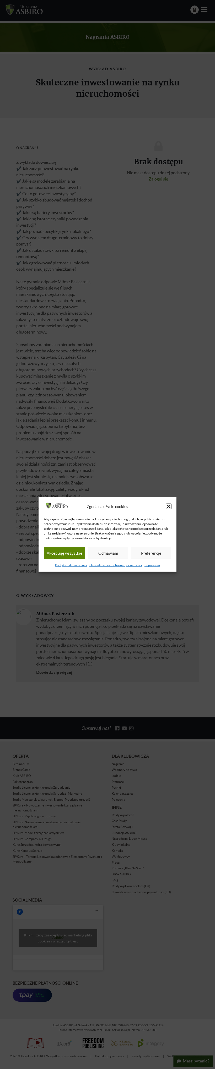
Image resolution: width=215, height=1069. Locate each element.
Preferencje (151, 553)
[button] (168, 506)
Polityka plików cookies (71, 565)
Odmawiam (108, 553)
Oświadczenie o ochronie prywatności (115, 565)
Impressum (152, 565)
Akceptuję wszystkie (64, 553)
